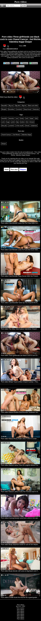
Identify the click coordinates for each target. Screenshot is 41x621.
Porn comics (20, 608)
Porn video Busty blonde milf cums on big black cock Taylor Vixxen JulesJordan (20, 571)
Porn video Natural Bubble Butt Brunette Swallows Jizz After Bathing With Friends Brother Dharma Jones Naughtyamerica (20, 412)
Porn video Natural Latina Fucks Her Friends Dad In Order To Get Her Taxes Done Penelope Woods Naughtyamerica (20, 491)
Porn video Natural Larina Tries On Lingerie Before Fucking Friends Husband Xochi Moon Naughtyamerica (20, 465)
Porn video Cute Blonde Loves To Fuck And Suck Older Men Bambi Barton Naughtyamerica (20, 250)
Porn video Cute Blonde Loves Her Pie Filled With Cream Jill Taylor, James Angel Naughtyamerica (20, 223)
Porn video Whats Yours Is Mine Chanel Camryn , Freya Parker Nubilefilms (20, 382)
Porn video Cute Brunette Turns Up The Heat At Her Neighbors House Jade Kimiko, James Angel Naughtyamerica (20, 302)
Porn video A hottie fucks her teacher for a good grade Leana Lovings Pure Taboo (20, 597)
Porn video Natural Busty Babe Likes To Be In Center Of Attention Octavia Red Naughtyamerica (20, 439)
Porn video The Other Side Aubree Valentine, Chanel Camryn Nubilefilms (20, 329)
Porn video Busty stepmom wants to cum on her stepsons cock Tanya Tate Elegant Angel (20, 544)
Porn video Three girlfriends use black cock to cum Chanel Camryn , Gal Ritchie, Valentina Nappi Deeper (20, 39)
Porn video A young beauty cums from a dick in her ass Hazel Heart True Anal (20, 518)
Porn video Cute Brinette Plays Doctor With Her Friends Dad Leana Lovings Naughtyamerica (20, 276)
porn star (24, 163)
